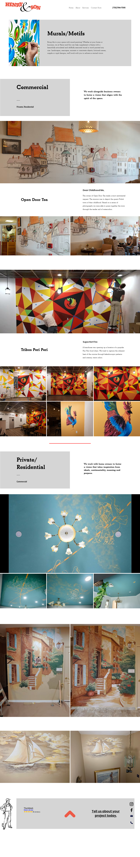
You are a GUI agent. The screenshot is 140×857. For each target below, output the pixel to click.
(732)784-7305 (118, 7)
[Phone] (131, 822)
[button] (85, 7)
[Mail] (131, 816)
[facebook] (131, 810)
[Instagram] (131, 804)
